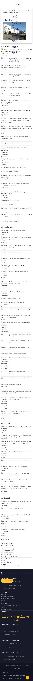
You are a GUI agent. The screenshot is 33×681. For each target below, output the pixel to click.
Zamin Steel (4, 603)
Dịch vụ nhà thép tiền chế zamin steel (10, 605)
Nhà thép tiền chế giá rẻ (7, 552)
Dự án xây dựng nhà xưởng (8, 598)
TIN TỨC (3, 560)
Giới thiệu (3, 594)
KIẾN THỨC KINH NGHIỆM (8, 549)
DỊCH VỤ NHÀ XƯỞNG (7, 543)
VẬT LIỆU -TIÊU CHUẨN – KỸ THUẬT (10, 566)
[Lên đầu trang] (27, 677)
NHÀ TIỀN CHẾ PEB (6, 554)
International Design (6, 547)
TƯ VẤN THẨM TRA (6, 562)
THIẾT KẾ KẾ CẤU (5, 558)
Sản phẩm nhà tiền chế (7, 596)
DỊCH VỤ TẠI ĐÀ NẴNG (7, 545)
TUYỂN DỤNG (4, 564)
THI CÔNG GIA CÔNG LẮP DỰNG (9, 556)
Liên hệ (3, 600)
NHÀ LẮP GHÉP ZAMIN (7, 551)
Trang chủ (5, 11)
